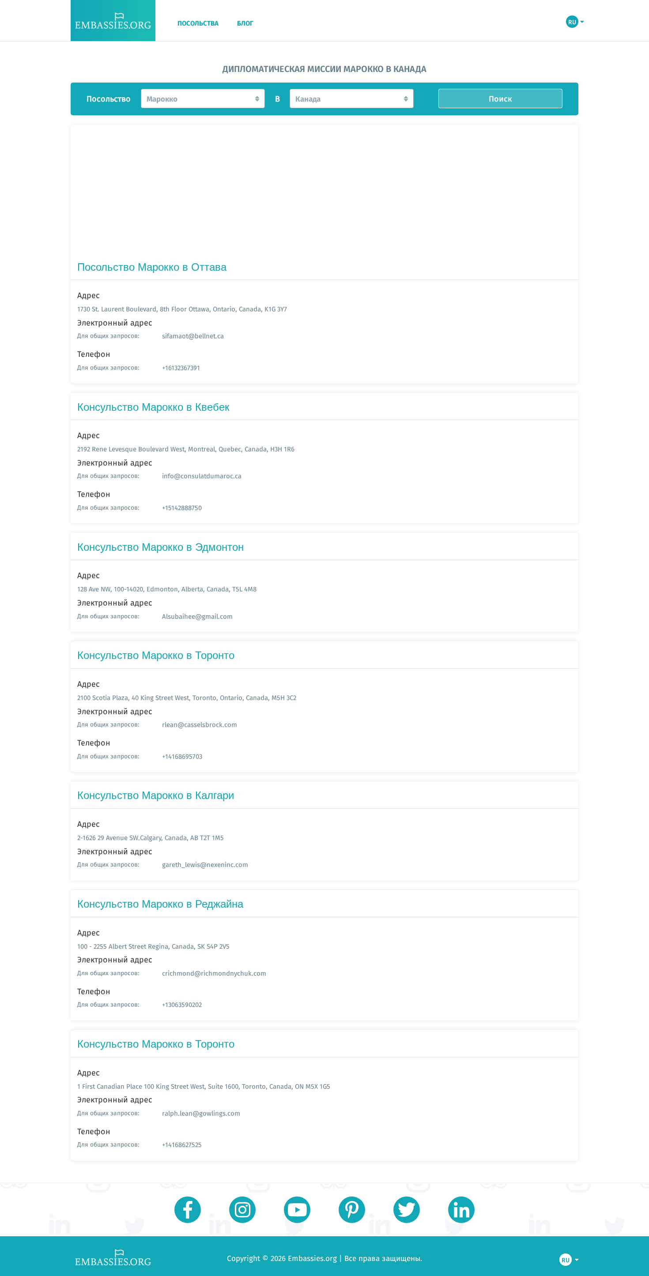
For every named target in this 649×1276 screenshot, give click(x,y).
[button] (203, 98)
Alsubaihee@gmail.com (197, 616)
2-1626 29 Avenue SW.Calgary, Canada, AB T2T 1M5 (150, 838)
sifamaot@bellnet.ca (193, 336)
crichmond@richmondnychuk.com (214, 973)
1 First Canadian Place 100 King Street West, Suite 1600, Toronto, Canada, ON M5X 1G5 (203, 1086)
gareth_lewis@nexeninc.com (205, 865)
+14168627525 (182, 1145)
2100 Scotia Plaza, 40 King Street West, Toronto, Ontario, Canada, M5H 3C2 (186, 698)
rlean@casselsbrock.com (199, 724)
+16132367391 (181, 368)
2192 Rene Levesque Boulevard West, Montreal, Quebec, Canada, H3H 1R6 (185, 449)
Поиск (500, 98)
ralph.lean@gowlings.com (201, 1113)
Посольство (109, 99)
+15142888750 (182, 508)
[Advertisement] (324, 194)
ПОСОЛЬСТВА (198, 23)
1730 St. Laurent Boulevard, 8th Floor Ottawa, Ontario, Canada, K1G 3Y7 (182, 309)
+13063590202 (182, 1005)
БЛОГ (245, 23)
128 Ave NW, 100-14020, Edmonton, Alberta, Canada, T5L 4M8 (167, 589)
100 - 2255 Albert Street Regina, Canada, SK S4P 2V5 (153, 946)
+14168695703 (182, 756)
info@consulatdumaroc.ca (201, 476)
